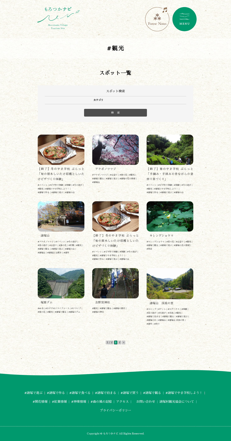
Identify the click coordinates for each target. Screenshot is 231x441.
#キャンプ (151, 309)
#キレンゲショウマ (155, 242)
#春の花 (123, 175)
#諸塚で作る (43, 192)
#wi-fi (40, 308)
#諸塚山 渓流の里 (176, 320)
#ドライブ (76, 308)
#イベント (42, 185)
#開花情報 (40, 401)
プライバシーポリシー (115, 410)
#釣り (157, 324)
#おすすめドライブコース (57, 308)
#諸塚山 (96, 182)
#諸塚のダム (74, 312)
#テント (162, 309)
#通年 (66, 253)
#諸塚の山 (70, 192)
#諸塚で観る (98, 179)
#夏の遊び (42, 245)
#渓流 (170, 313)
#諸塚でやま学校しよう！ (57, 189)
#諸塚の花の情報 (127, 179)
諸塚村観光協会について (177, 401)
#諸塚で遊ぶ (57, 192)
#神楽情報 (78, 401)
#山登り (114, 175)
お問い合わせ (144, 401)
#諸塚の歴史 (119, 308)
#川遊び (162, 313)
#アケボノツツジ (100, 175)
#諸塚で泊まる (153, 316)
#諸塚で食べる (80, 392)
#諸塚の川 (151, 320)
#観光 (40, 189)
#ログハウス (173, 309)
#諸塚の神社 (98, 312)
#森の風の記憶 (101, 401)
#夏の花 (170, 242)
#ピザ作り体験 (56, 185)
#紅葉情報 (59, 401)
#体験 (68, 185)
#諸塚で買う (130, 392)
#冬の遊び (77, 185)
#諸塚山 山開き (54, 253)
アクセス (122, 401)
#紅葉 (71, 245)
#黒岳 (149, 249)
